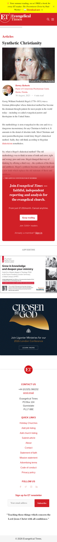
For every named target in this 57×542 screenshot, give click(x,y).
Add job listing (29, 428)
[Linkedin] (36, 487)
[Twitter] (26, 487)
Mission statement (28, 458)
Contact (28, 448)
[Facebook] (20, 487)
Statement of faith (28, 453)
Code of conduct (28, 467)
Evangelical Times (32, 539)
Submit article (28, 438)
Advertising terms (28, 462)
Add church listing (28, 433)
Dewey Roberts (22, 85)
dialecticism (7, 143)
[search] (48, 19)
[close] (53, 6)
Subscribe (41, 503)
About (28, 443)
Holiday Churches (28, 423)
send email (28, 393)
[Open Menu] (52, 19)
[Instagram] (31, 487)
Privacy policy (28, 472)
